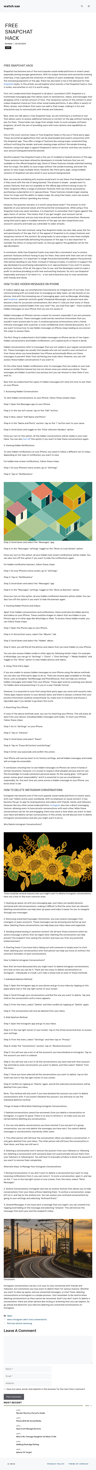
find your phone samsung (19, 1323)
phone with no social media (28, 1421)
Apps (8, 48)
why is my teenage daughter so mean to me (36, 1437)
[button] (81, 6)
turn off (26, 439)
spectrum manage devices (28, 1429)
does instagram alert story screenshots (27, 1319)
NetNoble (8, 44)
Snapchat (8, 84)
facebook (13, 299)
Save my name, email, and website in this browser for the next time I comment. (45, 1389)
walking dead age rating (27, 1444)
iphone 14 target (24, 1452)
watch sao (12, 6)
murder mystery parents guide (30, 1413)
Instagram (55, 805)
